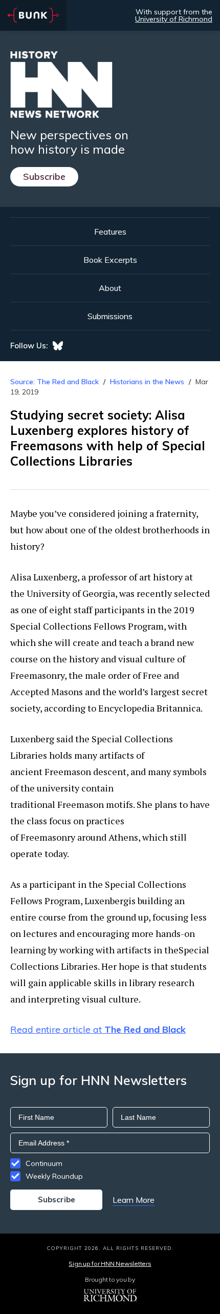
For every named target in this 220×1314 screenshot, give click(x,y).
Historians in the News (147, 381)
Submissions (110, 316)
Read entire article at (98, 1029)
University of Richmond (173, 19)
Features (110, 231)
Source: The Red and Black (54, 381)
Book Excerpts (110, 260)
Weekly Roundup (54, 1176)
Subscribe (44, 176)
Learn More (134, 1200)
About (110, 288)
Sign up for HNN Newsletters (110, 1263)
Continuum (44, 1163)
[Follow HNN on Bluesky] (58, 346)
